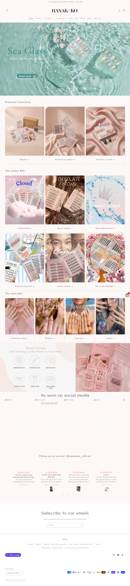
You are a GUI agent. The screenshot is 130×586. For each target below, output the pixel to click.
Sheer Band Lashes (104, 228)
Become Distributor (87, 544)
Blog (70, 544)
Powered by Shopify (20, 580)
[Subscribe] (81, 525)
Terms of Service (57, 548)
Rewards (31, 544)
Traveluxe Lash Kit (23, 286)
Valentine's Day (18, 338)
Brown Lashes (63, 228)
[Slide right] (121, 135)
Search (76, 544)
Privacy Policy (45, 548)
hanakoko (12, 580)
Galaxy (109, 338)
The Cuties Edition (104, 286)
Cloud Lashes (23, 228)
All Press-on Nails (104, 159)
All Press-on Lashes (64, 159)
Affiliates (38, 544)
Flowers (48, 338)
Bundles (23, 159)
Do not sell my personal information (77, 548)
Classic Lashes (64, 286)
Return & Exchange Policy (59, 544)
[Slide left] (8, 135)
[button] (7, 10)
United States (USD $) (13, 573)
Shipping (46, 544)
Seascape (79, 338)
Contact (97, 544)
